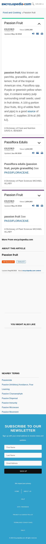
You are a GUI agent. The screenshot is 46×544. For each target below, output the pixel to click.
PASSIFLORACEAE (16, 172)
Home (17, 491)
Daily (23, 530)
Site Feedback (23, 507)
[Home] (16, 4)
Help (23, 499)
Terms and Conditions (23, 522)
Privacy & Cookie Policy (23, 514)
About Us (27, 491)
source (31, 111)
